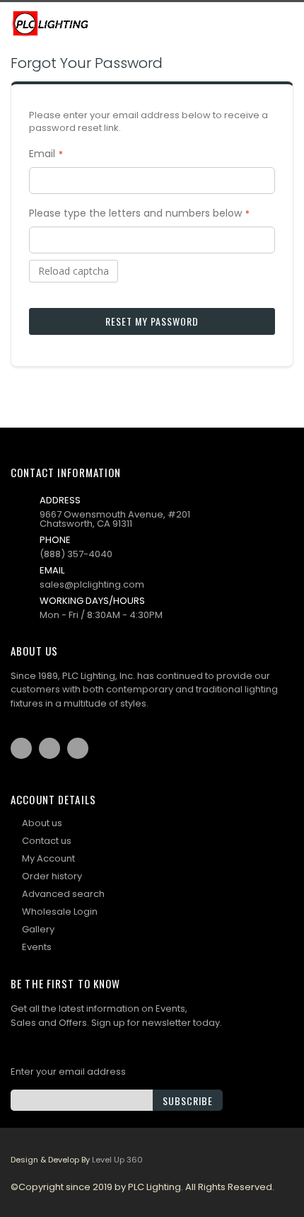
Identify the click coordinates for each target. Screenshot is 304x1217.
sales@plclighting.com (92, 584)
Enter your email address (68, 1071)
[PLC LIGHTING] (52, 23)
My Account (48, 858)
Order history (52, 876)
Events (37, 947)
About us (42, 823)
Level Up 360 (117, 1159)
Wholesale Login (60, 911)
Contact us (46, 840)
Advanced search (63, 894)
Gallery (38, 929)
